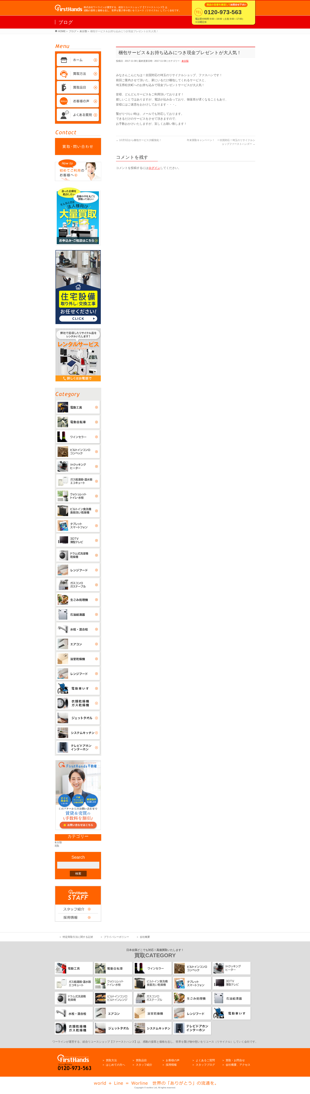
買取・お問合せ (235, 1060)
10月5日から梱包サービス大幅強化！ (139, 140)
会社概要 (145, 936)
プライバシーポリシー (116, 936)
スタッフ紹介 (144, 1064)
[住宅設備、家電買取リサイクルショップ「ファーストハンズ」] (68, 9)
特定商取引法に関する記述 (78, 936)
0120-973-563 (223, 12)
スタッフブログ (205, 1064)
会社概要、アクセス (238, 1064)
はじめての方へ (115, 1064)
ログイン (154, 168)
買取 (57, 845)
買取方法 (111, 1060)
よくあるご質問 (205, 1060)
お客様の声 (172, 1060)
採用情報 (171, 1064)
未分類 (185, 61)
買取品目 (141, 1060)
